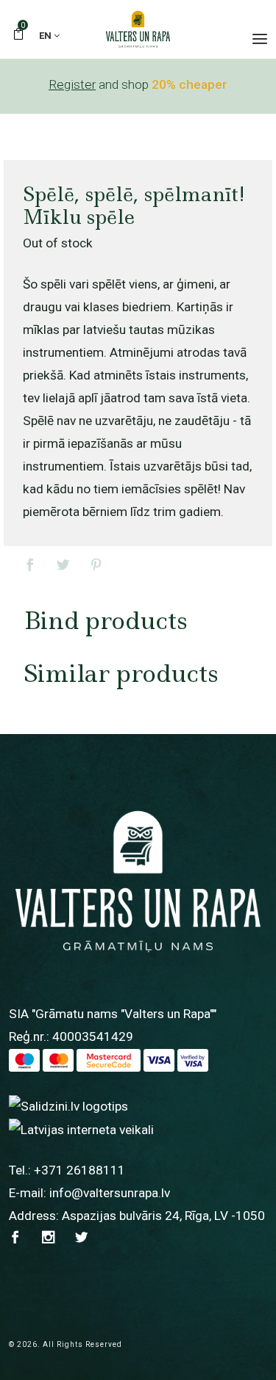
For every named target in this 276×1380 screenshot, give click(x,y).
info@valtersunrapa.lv (109, 1192)
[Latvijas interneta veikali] (81, 1129)
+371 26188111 (79, 1170)
